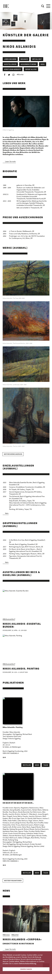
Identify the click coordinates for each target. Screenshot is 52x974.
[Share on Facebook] (5, 75)
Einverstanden (26, 969)
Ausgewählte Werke (28, 64)
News (43, 64)
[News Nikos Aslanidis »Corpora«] (26, 918)
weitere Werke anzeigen (13, 454)
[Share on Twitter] (9, 75)
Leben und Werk (10, 59)
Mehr (7, 513)
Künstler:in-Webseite (12, 69)
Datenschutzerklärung (27, 963)
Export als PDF (31, 69)
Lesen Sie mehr (10, 161)
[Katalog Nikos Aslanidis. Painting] (12, 710)
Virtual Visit (37, 59)
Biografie (24, 59)
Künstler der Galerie (26, 35)
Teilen (45, 765)
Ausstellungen (10, 64)
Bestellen (27, 765)
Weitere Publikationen (13, 881)
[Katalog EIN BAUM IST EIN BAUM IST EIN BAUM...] (18, 786)
